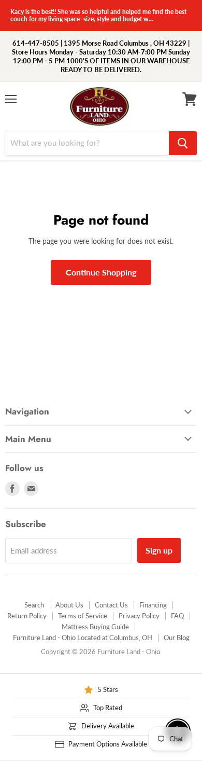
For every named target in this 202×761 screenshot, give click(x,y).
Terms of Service (82, 616)
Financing (153, 605)
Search (34, 605)
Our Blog (177, 637)
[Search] (183, 143)
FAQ (177, 616)
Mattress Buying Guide (95, 626)
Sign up (159, 550)
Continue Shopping (101, 272)
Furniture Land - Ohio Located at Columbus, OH (82, 637)
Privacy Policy (139, 616)
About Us (69, 605)
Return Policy (27, 616)
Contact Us (111, 605)
